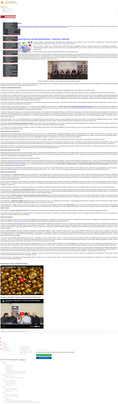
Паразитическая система (26, 350)
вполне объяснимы (17, 223)
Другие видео (8, 54)
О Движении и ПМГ (10, 37)
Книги (4, 41)
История (5, 344)
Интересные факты (25, 349)
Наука (2, 331)
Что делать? (23, 354)
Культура (5, 345)
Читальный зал (8, 47)
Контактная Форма (43, 349)
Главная (5, 20)
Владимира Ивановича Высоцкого (84, 106)
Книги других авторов (10, 46)
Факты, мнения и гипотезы (27, 352)
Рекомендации (8, 64)
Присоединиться (9, 24)
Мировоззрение (6, 350)
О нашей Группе (9, 23)
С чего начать (24, 346)
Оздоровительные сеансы (11, 52)
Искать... (2, 16)
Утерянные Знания (25, 347)
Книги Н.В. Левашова (10, 43)
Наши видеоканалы (10, 27)
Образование (6, 348)
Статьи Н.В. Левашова (10, 44)
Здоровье (5, 347)
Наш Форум (8, 26)
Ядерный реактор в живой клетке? (14, 165)
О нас (4, 21)
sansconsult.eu (22, 359)
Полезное (5, 63)
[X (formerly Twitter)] (18, 34)
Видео (4, 49)
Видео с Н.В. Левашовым (11, 51)
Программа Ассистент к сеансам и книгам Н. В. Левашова (10, 68)
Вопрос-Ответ (6, 35)
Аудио (4, 55)
